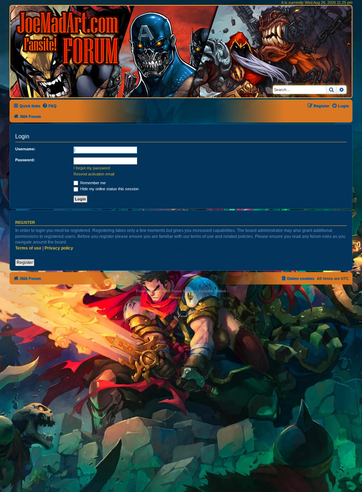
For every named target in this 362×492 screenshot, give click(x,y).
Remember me (92, 183)
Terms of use (28, 248)
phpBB (162, 291)
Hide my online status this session (109, 189)
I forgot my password (92, 168)
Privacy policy (59, 248)
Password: (25, 160)
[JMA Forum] (69, 37)
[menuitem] (49, 106)
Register (25, 262)
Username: (25, 149)
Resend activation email (94, 174)
